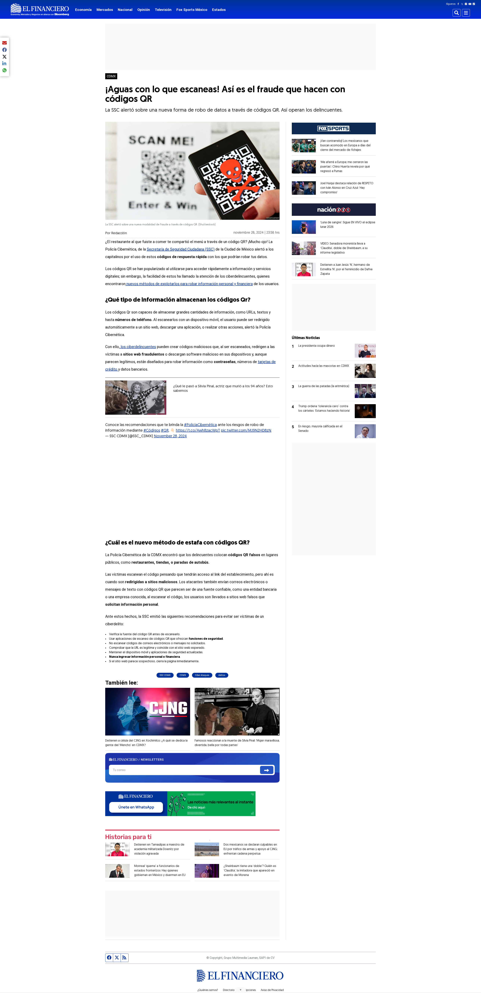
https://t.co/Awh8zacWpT (198, 431)
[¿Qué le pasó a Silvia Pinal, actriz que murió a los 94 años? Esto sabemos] (135, 398)
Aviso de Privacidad (272, 990)
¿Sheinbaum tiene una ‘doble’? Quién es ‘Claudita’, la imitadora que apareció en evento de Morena (250, 871)
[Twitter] (463, 4)
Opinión (143, 10)
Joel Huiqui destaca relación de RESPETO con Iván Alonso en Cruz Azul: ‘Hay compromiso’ (346, 188)
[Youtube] (471, 4)
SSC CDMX (165, 675)
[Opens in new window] (304, 145)
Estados (219, 10)
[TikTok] (474, 4)
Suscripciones (248, 990)
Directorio (228, 990)
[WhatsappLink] (180, 803)
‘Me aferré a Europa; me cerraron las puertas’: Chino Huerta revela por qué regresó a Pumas (345, 167)
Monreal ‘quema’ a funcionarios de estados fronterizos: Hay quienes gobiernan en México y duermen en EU (159, 871)
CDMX (111, 76)
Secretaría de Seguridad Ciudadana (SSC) (181, 249)
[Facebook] (459, 4)
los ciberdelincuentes (138, 346)
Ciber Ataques (202, 675)
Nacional (125, 10)
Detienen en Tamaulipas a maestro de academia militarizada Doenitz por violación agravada (159, 849)
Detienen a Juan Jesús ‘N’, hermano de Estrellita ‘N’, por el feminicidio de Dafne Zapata (346, 270)
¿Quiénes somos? (207, 990)
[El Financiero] (40, 9)
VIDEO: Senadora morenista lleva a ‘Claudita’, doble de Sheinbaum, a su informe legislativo (344, 248)
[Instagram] (467, 4)
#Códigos (152, 431)
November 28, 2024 (170, 436)
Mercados (105, 10)
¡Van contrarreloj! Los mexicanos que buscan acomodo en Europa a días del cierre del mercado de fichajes (345, 146)
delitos (221, 675)
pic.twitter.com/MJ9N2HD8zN (246, 431)
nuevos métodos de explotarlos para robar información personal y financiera (189, 284)
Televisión (163, 10)
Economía (83, 10)
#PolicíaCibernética (200, 425)
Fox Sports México (191, 10)
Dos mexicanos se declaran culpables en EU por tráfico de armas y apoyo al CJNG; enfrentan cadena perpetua (251, 849)
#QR (165, 431)
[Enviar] (266, 770)
